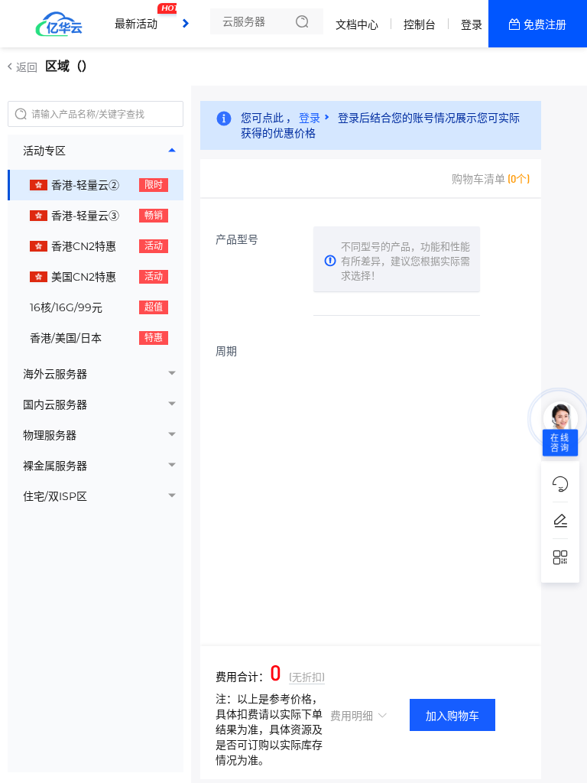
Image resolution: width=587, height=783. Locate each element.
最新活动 (140, 18)
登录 (471, 24)
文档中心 (357, 24)
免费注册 (545, 24)
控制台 (420, 24)
